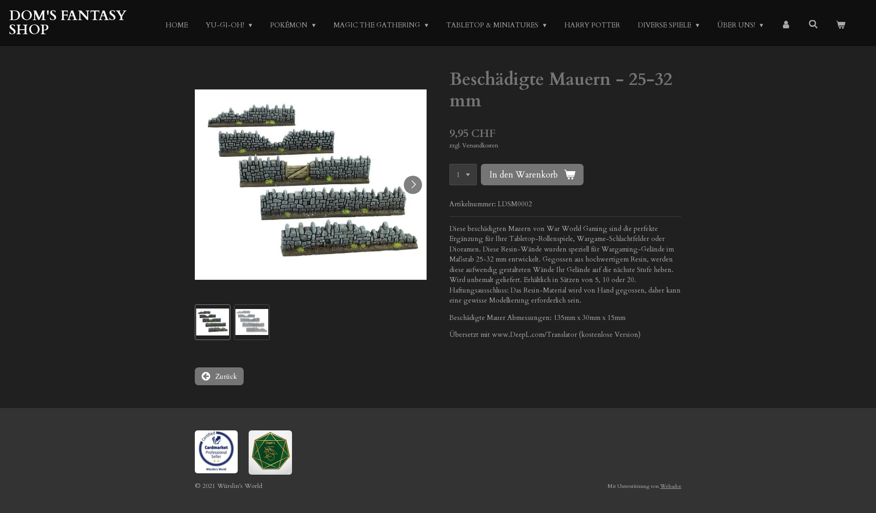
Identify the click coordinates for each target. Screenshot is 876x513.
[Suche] (813, 24)
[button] (212, 322)
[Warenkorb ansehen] (840, 25)
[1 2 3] (463, 174)
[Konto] (786, 25)
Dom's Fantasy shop (67, 22)
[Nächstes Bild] (413, 185)
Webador (670, 486)
